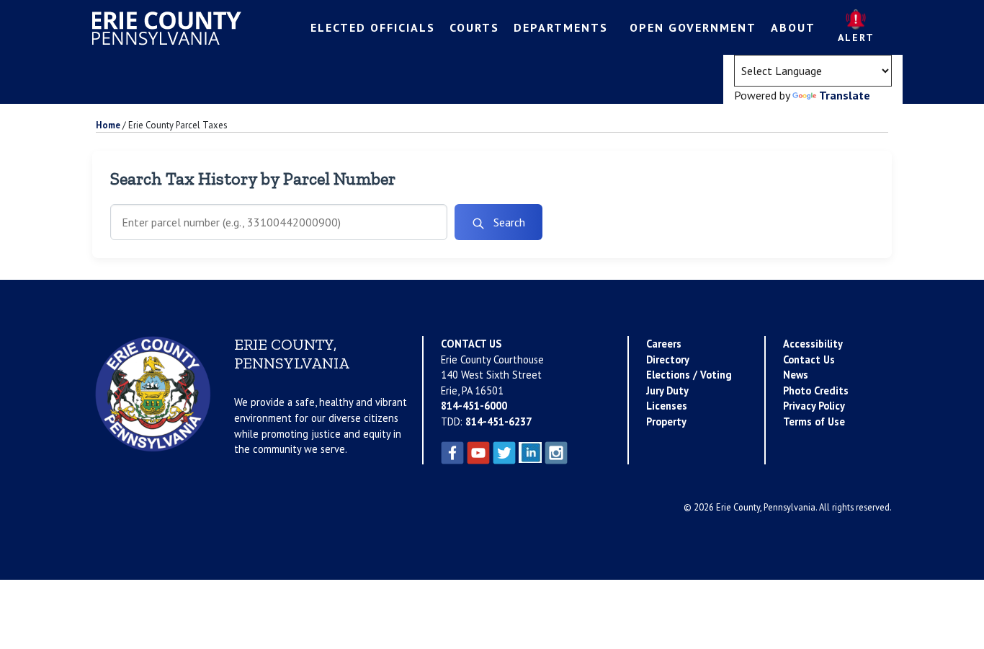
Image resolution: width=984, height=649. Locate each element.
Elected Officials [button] (372, 27)
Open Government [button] (693, 27)
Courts (474, 27)
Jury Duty (667, 390)
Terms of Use (814, 421)
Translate (844, 95)
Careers (663, 343)
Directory (667, 359)
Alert (856, 37)
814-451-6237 (498, 421)
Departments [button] (561, 27)
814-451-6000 (474, 405)
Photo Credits (816, 390)
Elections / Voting (689, 374)
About (793, 27)
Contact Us (809, 359)
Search (508, 222)
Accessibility (813, 343)
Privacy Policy (814, 405)
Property (666, 421)
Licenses (666, 405)
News (795, 374)
